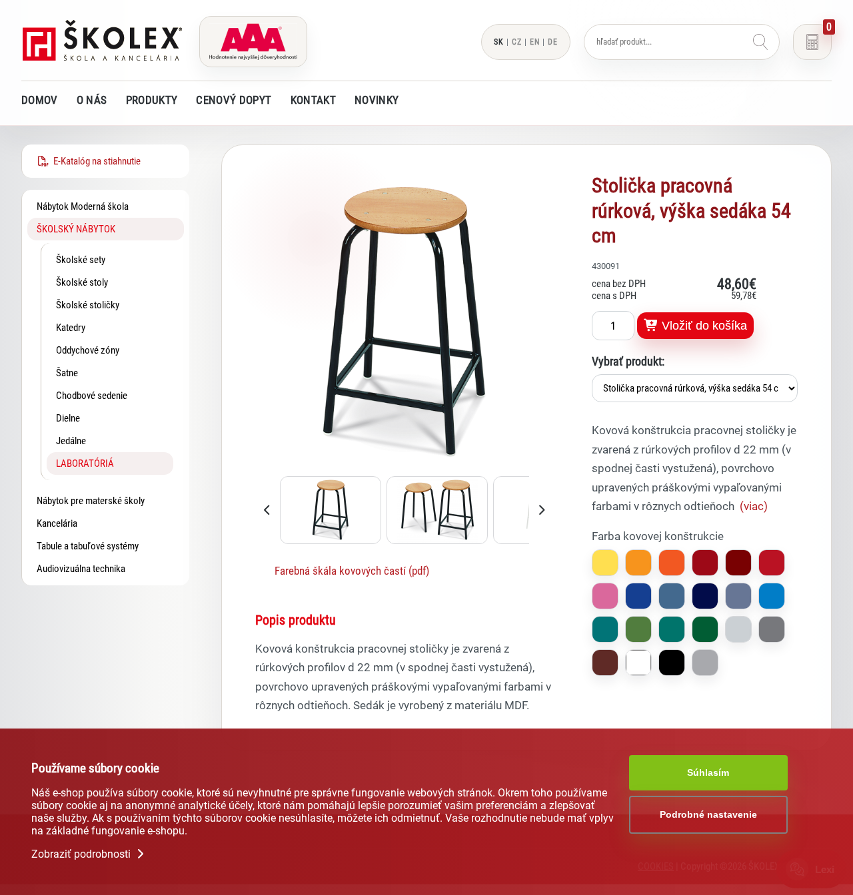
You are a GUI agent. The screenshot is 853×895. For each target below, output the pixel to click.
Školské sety (80, 260)
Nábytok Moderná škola (83, 206)
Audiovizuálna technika (81, 569)
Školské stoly (82, 282)
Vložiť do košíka (702, 325)
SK (499, 42)
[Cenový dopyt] (812, 42)
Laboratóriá (85, 463)
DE (553, 42)
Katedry (70, 328)
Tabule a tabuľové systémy (88, 546)
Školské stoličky (87, 305)
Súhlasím (708, 772)
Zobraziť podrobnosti (82, 854)
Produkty (152, 100)
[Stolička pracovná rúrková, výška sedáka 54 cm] (404, 467)
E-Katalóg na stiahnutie (95, 161)
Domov (39, 100)
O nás (92, 100)
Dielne (68, 418)
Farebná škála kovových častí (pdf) (352, 570)
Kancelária (57, 523)
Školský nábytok (76, 229)
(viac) (754, 506)
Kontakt (313, 100)
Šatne (67, 373)
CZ (517, 42)
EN (535, 42)
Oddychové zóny (87, 350)
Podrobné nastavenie (708, 814)
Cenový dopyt (233, 100)
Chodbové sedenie (91, 396)
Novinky (377, 100)
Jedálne (71, 441)
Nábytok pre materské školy (91, 501)
